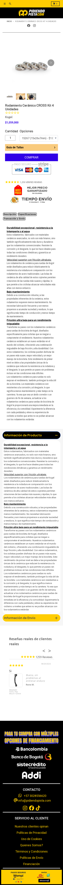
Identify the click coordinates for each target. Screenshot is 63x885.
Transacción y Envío (14, 218)
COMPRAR (31, 157)
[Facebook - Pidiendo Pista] (29, 25)
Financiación (31, 864)
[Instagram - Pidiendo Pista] (34, 25)
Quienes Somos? (31, 845)
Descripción (10, 214)
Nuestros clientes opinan (31, 826)
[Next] (51, 62)
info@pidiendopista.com (34, 800)
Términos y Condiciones (31, 851)
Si (10, 671)
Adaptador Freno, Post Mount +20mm (15, 692)
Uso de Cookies (31, 839)
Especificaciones (27, 214)
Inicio (9, 21)
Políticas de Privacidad (32, 832)
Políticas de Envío (31, 857)
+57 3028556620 (34, 796)
